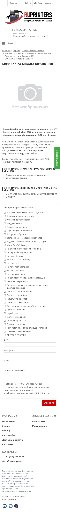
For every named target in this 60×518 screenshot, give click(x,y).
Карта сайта (9, 435)
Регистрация (44, 3)
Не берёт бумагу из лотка (19, 252)
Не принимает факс (16, 274)
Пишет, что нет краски (18, 302)
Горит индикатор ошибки (19, 230)
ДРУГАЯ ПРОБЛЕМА (16, 335)
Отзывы (13, 3)
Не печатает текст (16, 270)
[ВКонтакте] (10, 506)
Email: (6, 360)
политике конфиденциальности (18, 391)
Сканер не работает (17, 320)
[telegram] (4, 506)
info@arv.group (14, 461)
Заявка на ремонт (57, 158)
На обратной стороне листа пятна (24, 248)
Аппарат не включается (18, 219)
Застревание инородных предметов (24, 237)
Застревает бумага (16, 234)
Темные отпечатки (16, 324)
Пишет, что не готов (17, 298)
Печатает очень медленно (20, 291)
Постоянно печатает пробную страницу (27, 306)
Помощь (6, 430)
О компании (8, 421)
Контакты (7, 444)
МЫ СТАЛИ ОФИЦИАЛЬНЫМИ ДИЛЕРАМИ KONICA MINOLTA (31, 195)
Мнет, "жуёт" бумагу (17, 245)
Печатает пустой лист (18, 295)
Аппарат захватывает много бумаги (25, 212)
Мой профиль (39, 426)
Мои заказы (38, 421)
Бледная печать (15, 223)
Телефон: (8, 350)
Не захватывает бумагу (18, 259)
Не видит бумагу (15, 256)
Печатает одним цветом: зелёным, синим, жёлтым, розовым (27, 286)
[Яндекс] (16, 506)
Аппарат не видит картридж (21, 216)
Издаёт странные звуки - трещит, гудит (26, 241)
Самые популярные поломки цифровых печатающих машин (27, 176)
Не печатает (13, 263)
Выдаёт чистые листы (18, 227)
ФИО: (6, 340)
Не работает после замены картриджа (26, 277)
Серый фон (12, 313)
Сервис (6, 426)
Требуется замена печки (19, 331)
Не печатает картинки (18, 266)
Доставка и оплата (12, 440)
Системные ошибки (16, 316)
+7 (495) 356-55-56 (24, 30)
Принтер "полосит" (16, 309)
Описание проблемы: (14, 370)
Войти (27, 3)
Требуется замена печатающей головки (27, 327)
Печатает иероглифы (17, 281)
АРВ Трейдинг (9, 499)
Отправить (49, 402)
